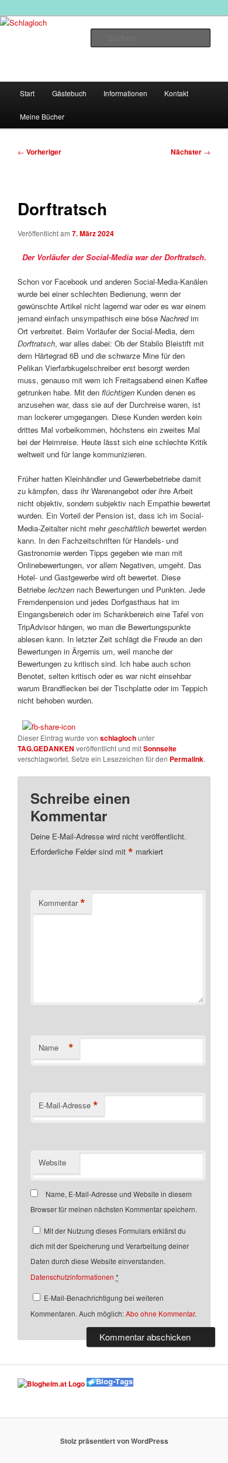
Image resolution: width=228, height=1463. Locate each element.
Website (52, 1162)
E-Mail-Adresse (68, 1105)
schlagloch (118, 738)
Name (56, 1047)
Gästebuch (69, 93)
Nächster (190, 151)
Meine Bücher (42, 116)
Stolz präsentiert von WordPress (114, 1441)
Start (27, 93)
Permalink (186, 759)
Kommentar (62, 903)
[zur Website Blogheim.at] (51, 1383)
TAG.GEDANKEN (46, 748)
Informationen (125, 93)
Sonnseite (160, 748)
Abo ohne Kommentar (160, 1313)
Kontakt (176, 93)
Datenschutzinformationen (72, 1277)
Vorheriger (39, 151)
